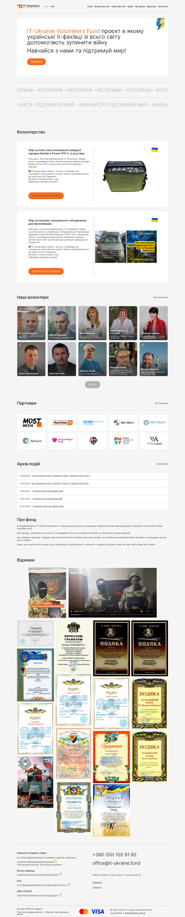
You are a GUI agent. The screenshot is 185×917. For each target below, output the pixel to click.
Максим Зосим (118, 367)
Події (90, 6)
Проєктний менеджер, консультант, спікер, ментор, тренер (153, 373)
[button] (46, 195)
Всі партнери (161, 403)
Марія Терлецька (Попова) (119, 331)
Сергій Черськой (57, 335)
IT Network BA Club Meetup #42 (47, 491)
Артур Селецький (27, 333)
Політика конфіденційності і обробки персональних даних (43, 913)
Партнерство (118, 6)
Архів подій (162, 464)
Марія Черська (87, 333)
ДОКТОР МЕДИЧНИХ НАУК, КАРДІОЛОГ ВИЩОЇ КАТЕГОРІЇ (90, 337)
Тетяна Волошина (150, 333)
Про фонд (140, 6)
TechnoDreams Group (135, 913)
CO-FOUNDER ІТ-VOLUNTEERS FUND (61, 338)
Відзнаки (151, 6)
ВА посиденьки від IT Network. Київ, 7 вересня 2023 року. (61, 475)
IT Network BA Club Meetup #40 (48, 506)
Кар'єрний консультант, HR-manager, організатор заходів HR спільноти (153, 337)
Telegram (96, 887)
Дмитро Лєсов (87, 371)
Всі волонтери (161, 297)
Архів (130, 6)
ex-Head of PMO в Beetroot (89, 374)
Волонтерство (102, 6)
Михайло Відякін (149, 369)
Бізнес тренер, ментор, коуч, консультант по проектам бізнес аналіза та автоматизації (121, 372)
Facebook (97, 882)
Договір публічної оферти (29, 909)
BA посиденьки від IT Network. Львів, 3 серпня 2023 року (60, 483)
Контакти (163, 6)
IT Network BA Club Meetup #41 (47, 498)
